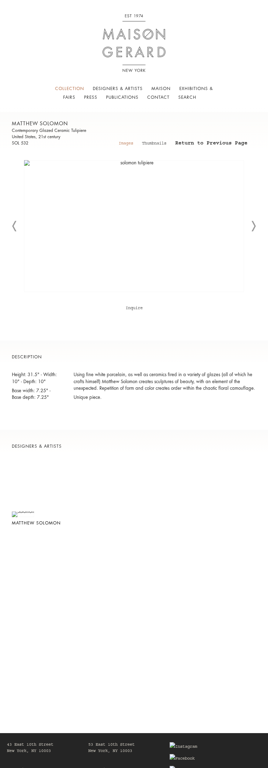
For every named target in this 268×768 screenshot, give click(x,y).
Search (187, 97)
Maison (161, 89)
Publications (122, 97)
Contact (158, 97)
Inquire (134, 308)
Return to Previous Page (211, 144)
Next (253, 226)
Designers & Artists (118, 89)
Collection (69, 89)
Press (90, 97)
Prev (14, 226)
